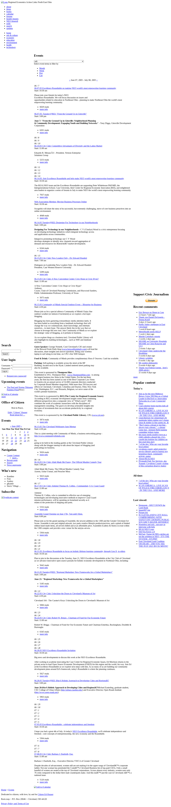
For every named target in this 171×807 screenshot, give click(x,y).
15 (16, 438)
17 (25, 438)
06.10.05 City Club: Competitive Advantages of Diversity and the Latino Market (68, 146)
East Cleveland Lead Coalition (151, 541)
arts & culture (12, 35)
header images (12, 19)
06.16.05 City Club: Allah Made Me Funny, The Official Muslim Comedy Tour (67, 462)
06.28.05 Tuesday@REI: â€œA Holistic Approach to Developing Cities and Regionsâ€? (71, 680)
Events (11, 790)
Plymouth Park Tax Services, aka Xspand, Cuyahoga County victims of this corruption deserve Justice (153, 463)
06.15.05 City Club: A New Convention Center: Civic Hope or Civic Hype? (66, 279)
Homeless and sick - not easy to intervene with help (152, 525)
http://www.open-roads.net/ (46, 692)
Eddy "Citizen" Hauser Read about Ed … (17, 413)
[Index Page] (4, 2)
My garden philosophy (148, 363)
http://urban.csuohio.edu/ (71, 690)
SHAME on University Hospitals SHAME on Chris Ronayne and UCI (153, 343)
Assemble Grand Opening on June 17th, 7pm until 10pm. (58, 514)
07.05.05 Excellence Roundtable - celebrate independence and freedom (64, 724)
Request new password (16, 376)
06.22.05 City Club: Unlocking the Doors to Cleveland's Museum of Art (64, 593)
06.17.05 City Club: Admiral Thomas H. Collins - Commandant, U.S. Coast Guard (69, 486)
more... (15, 458)
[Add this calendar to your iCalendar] (9, 394)
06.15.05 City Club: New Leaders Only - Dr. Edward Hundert (60, 258)
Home (3, 790)
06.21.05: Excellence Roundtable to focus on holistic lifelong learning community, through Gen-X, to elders (79, 551)
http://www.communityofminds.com (49, 436)
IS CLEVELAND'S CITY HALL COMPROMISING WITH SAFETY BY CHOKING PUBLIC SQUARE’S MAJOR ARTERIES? (154, 518)
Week (41, 71)
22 (16, 441)
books (8, 11)
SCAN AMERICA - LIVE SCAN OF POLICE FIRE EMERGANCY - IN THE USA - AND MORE (154, 413)
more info (44, 109)
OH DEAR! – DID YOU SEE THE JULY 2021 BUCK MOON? (153, 545)
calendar (9, 14)
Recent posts (12, 460)
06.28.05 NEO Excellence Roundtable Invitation (54, 650)
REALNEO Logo (146, 529)
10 (25, 435)
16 (21, 438)
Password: (6, 368)
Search (10, 463)
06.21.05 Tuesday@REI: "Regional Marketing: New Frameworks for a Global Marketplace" (73, 572)
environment (11, 42)
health (8, 45)
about (8, 7)
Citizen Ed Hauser (45, 794)
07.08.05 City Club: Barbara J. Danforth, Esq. (53, 754)
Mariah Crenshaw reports (149, 336)
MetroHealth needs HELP (150, 332)
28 (12, 444)
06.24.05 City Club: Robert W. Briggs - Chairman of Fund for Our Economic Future (70, 618)
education (10, 40)
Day (41, 73)
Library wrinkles (146, 358)
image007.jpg (144, 510)
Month (42, 68)
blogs (8, 9)
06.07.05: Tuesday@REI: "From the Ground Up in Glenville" (60, 114)
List (40, 75)
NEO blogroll (12, 21)
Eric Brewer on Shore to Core (151, 312)
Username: (6, 365)
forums (9, 16)
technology (11, 47)
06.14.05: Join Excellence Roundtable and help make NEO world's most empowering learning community (79, 178)
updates (9, 28)
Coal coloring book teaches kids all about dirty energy (153, 407)
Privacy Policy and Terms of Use (15, 803)
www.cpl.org (97, 415)
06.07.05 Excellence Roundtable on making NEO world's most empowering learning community (75, 88)
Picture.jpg (143, 512)
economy (10, 38)
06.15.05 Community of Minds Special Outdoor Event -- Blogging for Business (68, 304)
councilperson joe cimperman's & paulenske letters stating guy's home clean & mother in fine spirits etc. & (154, 420)
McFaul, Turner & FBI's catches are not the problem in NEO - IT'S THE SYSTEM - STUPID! (154, 536)
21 (12, 441)
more (3, 397)
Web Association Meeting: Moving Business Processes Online (60, 202)
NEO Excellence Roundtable (85, 731)
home (8, 33)
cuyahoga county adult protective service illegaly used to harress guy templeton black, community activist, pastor (153, 452)
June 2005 (16, 426)
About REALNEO (147, 459)
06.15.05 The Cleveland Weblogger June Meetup (55, 426)
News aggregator (14, 465)
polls (8, 23)
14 (12, 438)
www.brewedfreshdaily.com (74, 349)
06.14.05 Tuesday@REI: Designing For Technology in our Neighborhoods (66, 222)
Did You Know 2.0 (147, 532)
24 (25, 441)
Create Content (13, 455)
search (9, 26)
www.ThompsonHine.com (78, 375)
